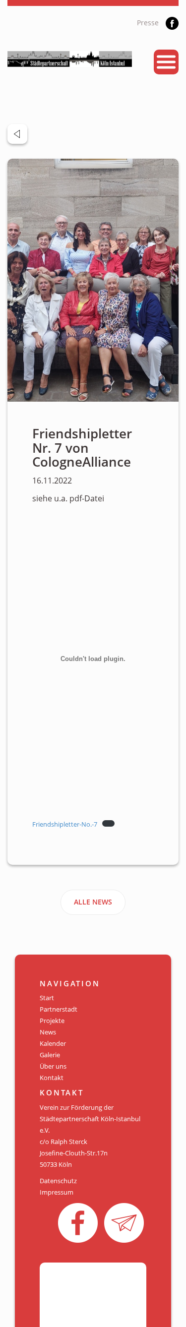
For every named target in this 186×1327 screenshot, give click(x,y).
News (48, 1031)
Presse (148, 22)
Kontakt (51, 1077)
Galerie (50, 1054)
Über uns (53, 1066)
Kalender (53, 1043)
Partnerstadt (58, 1009)
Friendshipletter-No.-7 (64, 824)
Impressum (56, 1192)
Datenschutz (58, 1180)
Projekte (52, 1020)
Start (47, 997)
